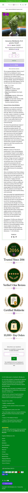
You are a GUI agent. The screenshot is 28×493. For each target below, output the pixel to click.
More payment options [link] (14, 68)
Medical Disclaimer (6, 461)
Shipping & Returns (6, 458)
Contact (4, 452)
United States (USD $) (9, 468)
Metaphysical (5, 447)
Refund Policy (5, 456)
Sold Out (14, 60)
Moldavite (4, 443)
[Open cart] (25, 4)
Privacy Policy (5, 454)
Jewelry (3, 440)
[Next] (7, 14)
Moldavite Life (13, 487)
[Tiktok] (6, 480)
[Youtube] (8, 480)
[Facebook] (2, 480)
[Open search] (20, 4)
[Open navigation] (3, 4)
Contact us (13, 234)
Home (7, 9)
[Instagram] (4, 480)
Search (3, 438)
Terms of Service (6, 463)
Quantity (14, 53)
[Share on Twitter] (14, 237)
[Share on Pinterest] (16, 237)
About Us (4, 449)
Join (14, 358)
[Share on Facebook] (11, 237)
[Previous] (4, 14)
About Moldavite (5, 445)
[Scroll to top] (25, 489)
